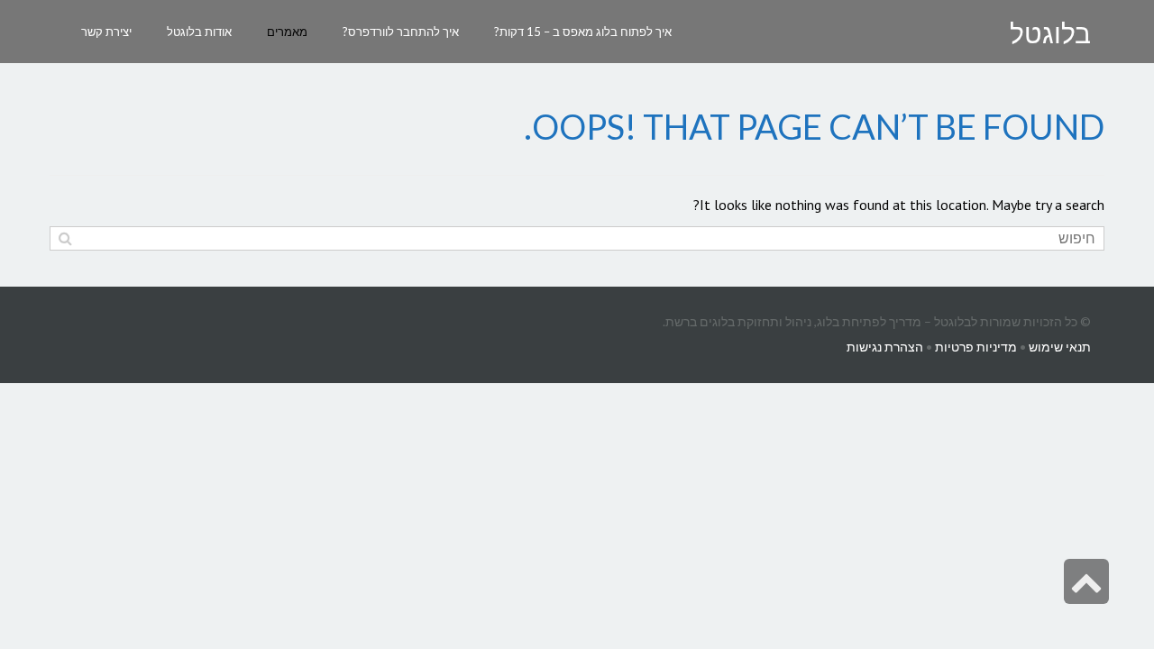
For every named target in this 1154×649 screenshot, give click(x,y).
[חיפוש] (65, 238)
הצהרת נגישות (885, 346)
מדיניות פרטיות (976, 346)
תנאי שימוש (1060, 346)
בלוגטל (1050, 33)
